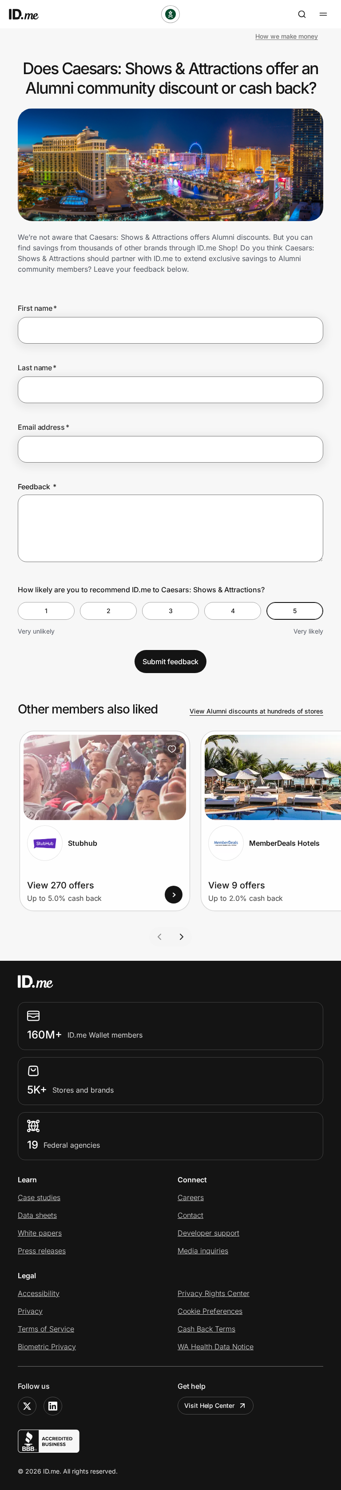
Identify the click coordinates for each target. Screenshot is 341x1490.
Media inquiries (203, 1250)
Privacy (30, 1311)
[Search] (302, 14)
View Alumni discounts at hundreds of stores (256, 711)
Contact (190, 1215)
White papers (40, 1232)
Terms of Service (46, 1328)
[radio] (46, 611)
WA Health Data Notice (216, 1346)
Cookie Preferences (210, 1311)
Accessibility (38, 1293)
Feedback (37, 486)
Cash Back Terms (206, 1328)
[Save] (172, 749)
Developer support (208, 1232)
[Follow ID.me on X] (27, 1406)
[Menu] (323, 14)
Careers (191, 1197)
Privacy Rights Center (214, 1293)
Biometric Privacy (47, 1346)
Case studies (39, 1197)
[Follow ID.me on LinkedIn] (53, 1406)
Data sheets (37, 1215)
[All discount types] (170, 14)
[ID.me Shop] (29, 14)
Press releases (42, 1250)
